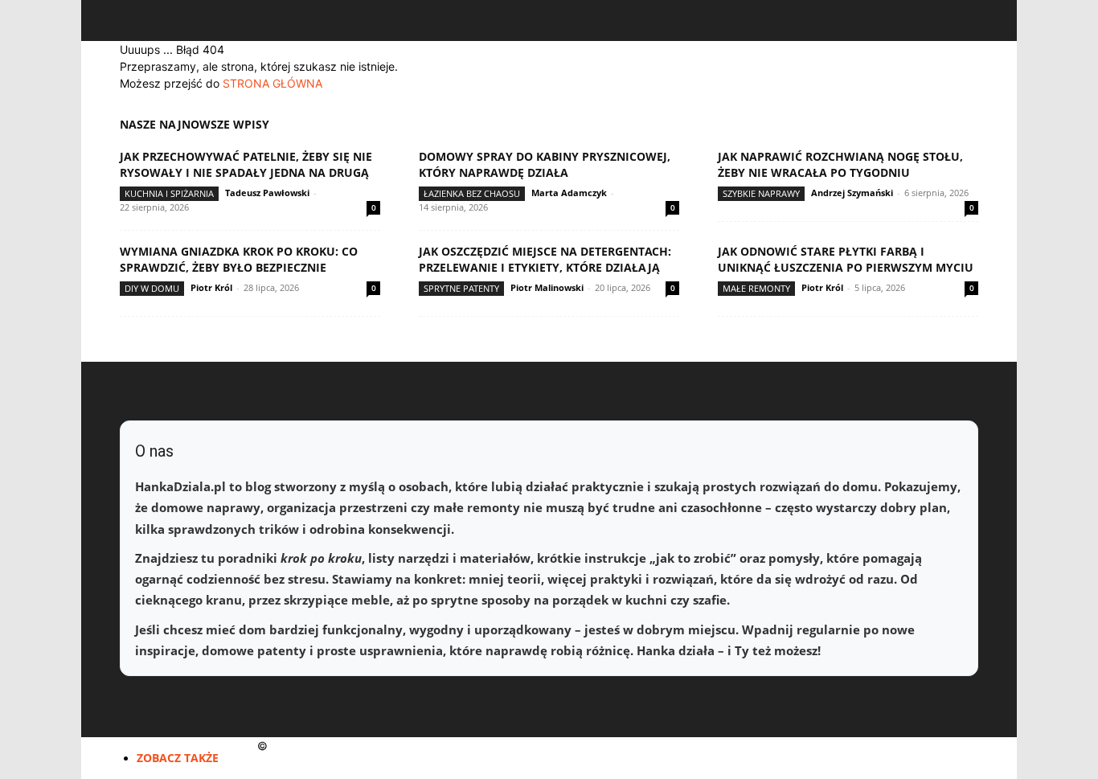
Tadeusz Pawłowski (267, 193)
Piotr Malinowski (547, 287)
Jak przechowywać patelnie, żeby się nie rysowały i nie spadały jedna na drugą (246, 164)
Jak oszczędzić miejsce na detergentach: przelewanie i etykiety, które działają (545, 259)
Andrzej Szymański (852, 193)
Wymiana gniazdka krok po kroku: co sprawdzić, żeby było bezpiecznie (239, 259)
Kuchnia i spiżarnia (169, 193)
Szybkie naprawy (761, 193)
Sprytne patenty (461, 288)
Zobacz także (178, 757)
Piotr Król (211, 287)
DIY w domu (152, 288)
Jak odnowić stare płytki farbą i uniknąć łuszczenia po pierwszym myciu (845, 259)
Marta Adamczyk (569, 193)
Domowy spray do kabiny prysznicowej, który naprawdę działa (544, 164)
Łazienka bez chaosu (472, 193)
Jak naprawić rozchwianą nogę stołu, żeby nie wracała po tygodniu (840, 164)
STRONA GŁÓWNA (272, 83)
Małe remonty (756, 288)
